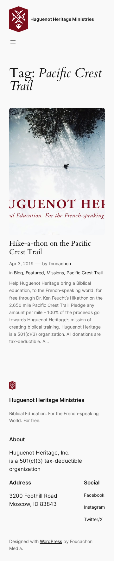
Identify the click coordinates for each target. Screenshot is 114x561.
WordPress (51, 541)
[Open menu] (13, 42)
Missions (55, 272)
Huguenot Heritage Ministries (62, 19)
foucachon (60, 263)
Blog (18, 272)
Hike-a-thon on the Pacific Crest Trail (50, 247)
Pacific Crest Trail (84, 272)
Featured (35, 272)
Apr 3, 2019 (21, 263)
